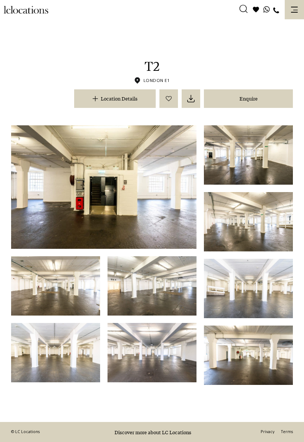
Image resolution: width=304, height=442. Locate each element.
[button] (243, 10)
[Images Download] (191, 98)
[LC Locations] (26, 10)
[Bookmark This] (168, 98)
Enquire (248, 98)
